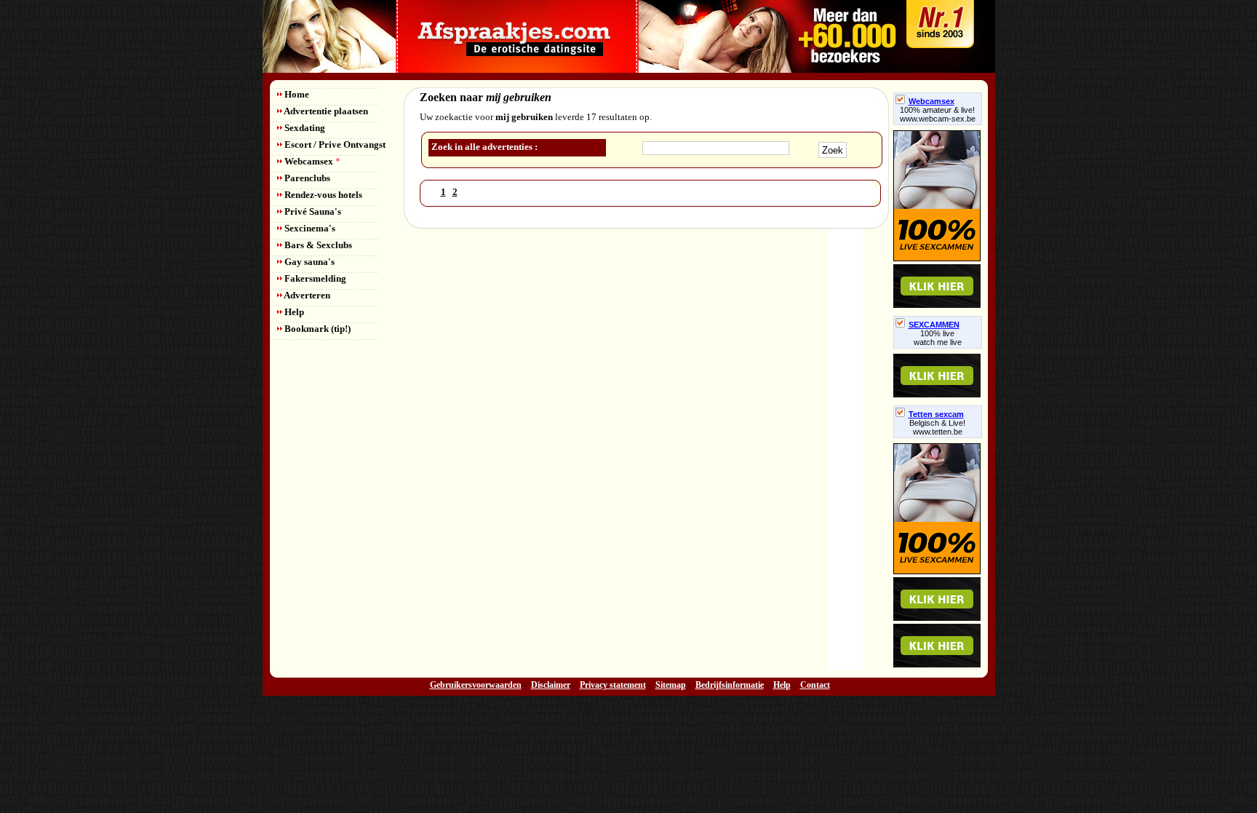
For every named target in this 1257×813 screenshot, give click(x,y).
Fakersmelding (314, 278)
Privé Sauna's (311, 211)
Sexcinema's (308, 228)
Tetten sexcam (936, 414)
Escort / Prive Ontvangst (334, 144)
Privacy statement (613, 685)
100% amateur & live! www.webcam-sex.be (937, 114)
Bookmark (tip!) (316, 328)
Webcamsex (311, 161)
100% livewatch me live (938, 337)
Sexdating (303, 127)
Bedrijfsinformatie (729, 685)
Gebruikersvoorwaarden (476, 685)
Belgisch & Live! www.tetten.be (937, 427)
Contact (815, 685)
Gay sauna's (308, 261)
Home (295, 94)
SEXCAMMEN (934, 324)
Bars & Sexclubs (317, 244)
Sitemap (670, 685)
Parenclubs (306, 177)
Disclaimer (550, 685)
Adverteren (306, 295)
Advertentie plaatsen (325, 111)
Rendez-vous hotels (322, 194)
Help (293, 311)
